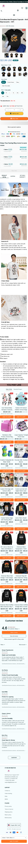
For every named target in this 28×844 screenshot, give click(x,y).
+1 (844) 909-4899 (9, 780)
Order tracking (8, 793)
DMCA (6, 799)
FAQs (6, 796)
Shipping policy (8, 812)
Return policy (8, 814)
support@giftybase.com (11, 782)
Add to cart (14, 841)
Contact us (7, 790)
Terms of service (9, 809)
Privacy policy (8, 806)
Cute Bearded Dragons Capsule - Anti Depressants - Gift (14, 663)
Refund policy (8, 817)
